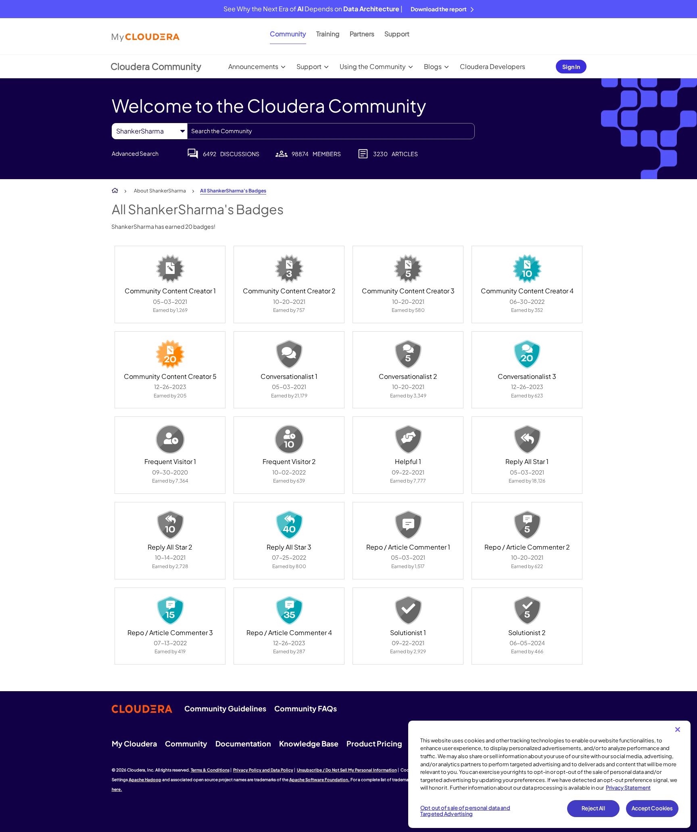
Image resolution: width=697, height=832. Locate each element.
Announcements (253, 66)
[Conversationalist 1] (289, 354)
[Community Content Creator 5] (170, 354)
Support (396, 33)
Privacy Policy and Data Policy (263, 769)
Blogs (433, 66)
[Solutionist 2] (527, 610)
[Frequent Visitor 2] (289, 439)
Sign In (571, 66)
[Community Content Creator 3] (408, 268)
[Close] (678, 729)
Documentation (243, 743)
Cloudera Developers (492, 66)
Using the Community (373, 66)
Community (288, 33)
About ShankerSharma (160, 191)
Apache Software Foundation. (319, 779)
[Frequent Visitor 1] (170, 439)
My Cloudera (134, 743)
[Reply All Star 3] (289, 524)
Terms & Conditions (210, 769)
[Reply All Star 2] (170, 524)
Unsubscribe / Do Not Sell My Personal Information (347, 769)
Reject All (593, 808)
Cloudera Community (156, 66)
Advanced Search (135, 153)
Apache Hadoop (145, 779)
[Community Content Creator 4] (527, 268)
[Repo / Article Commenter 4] (289, 610)
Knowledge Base (308, 743)
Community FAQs (305, 708)
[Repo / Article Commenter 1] (408, 524)
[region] (549, 774)
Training (328, 33)
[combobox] (331, 131)
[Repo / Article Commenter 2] (527, 524)
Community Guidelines (225, 708)
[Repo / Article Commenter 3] (170, 610)
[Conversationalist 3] (527, 354)
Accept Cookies (652, 808)
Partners (362, 33)
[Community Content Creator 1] (170, 268)
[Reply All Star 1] (527, 439)
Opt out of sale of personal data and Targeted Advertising (465, 811)
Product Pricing (374, 743)
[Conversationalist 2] (408, 354)
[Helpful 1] (408, 439)
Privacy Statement (628, 787)
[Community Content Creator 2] (289, 268)
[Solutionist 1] (408, 610)
